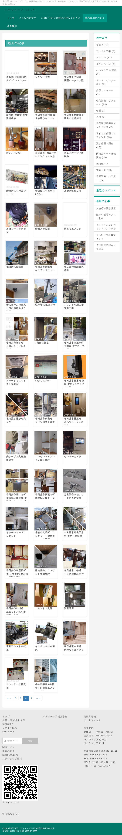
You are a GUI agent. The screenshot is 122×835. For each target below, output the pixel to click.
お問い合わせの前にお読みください (60, 18)
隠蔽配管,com (10, 755)
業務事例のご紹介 (95, 18)
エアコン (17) (104, 57)
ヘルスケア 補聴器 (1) (106, 72)
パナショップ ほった (20, 9)
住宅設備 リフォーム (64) (106, 102)
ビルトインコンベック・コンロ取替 (106, 226)
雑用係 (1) (102, 163)
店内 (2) (100, 117)
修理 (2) (100, 110)
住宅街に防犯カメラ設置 (106, 247)
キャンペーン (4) (105, 64)
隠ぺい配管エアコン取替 (106, 216)
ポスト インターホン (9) (106, 82)
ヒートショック (92, 720)
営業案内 (89, 728)
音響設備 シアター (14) (106, 178)
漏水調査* (7, 724)
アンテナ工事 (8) (105, 51)
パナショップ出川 (12, 758)
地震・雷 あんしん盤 (13, 720)
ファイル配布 (9, 728)
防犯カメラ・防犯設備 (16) (106, 155)
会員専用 (12, 26)
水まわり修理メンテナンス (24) (106, 135)
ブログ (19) (102, 45)
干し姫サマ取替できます (106, 237)
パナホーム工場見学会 (55, 716)
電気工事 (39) (104, 170)
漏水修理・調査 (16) (104, 145)
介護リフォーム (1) (104, 92)
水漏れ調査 (8, 751)
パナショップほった (27, 828)
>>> (38, 698)
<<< (9, 698)
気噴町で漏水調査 (106, 208)
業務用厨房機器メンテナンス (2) (106, 125)
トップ (10, 18)
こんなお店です (27, 18)
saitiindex (8, 731)
